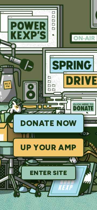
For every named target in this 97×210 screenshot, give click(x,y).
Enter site (48, 173)
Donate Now (48, 123)
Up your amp (48, 147)
